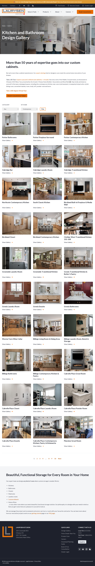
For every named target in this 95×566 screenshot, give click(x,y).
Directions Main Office (23, 537)
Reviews (4, 5)
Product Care (65, 536)
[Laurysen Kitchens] (13, 12)
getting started (36, 513)
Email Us (82, 542)
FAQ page (52, 513)
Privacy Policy (37, 561)
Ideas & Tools (32, 12)
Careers (68, 12)
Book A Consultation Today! (17, 96)
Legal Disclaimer (29, 561)
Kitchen (24, 105)
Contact (12, 5)
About (57, 12)
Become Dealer (75, 5)
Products (46, 12)
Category (5, 105)
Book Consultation (85, 12)
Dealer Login (89, 5)
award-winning (40, 73)
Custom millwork (13, 499)
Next (59, 458)
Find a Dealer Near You (68, 533)
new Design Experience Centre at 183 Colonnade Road (38, 2)
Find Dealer (61, 5)
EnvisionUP (90, 561)
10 (55, 458)
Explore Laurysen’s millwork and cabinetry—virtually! (33, 79)
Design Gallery (66, 531)
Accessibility (6, 563)
